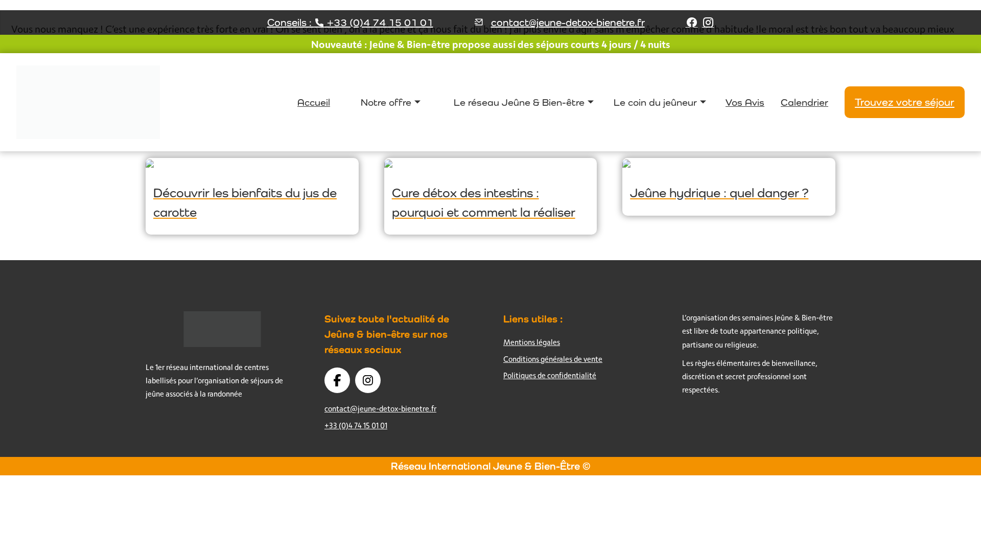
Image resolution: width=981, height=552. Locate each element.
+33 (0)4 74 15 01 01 (355, 425)
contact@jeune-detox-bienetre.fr (568, 22)
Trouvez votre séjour (904, 102)
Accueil (313, 102)
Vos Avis (745, 102)
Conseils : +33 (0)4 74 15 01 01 (350, 22)
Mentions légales (531, 342)
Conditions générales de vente (552, 359)
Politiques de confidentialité (549, 375)
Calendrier (804, 102)
